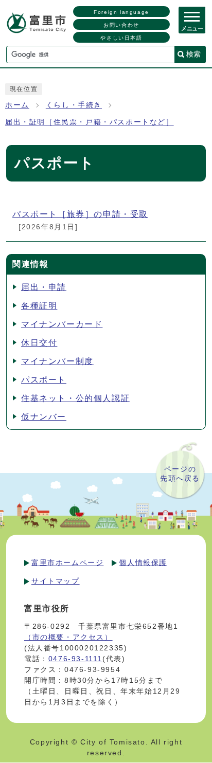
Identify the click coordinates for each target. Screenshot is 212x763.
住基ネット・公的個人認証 (75, 398)
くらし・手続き (74, 105)
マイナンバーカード (61, 324)
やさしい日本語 (121, 38)
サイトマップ (55, 581)
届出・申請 (43, 287)
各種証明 (39, 305)
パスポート (43, 379)
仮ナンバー (43, 416)
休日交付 (39, 342)
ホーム (17, 105)
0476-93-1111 (75, 659)
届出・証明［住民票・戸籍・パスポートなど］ (89, 122)
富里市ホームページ (67, 562)
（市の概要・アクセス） (68, 637)
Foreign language (121, 12)
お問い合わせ (121, 25)
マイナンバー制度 (57, 361)
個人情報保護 (143, 562)
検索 (193, 54)
